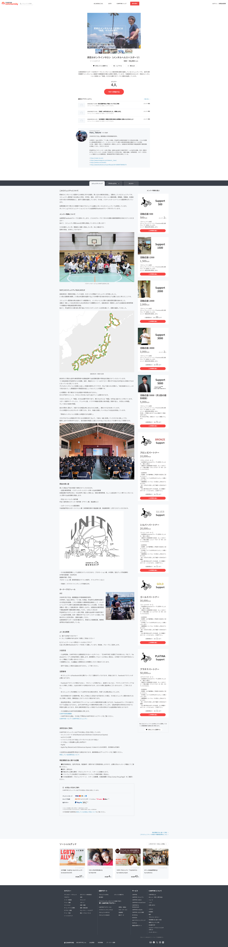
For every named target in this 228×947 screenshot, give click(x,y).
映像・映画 (82, 905)
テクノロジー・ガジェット (70, 894)
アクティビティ (113, 183)
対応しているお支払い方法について (86, 812)
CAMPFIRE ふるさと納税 (138, 912)
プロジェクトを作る (103, 894)
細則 (150, 914)
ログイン (215, 3)
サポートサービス (123, 909)
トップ (97, 183)
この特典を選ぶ (152, 230)
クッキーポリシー (153, 932)
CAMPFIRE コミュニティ (138, 897)
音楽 (81, 897)
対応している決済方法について (69, 755)
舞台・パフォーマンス (85, 913)
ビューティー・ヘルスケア (86, 910)
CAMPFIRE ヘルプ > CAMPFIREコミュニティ (73, 718)
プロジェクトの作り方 (104, 912)
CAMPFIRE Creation (137, 900)
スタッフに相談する (119, 894)
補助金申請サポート (137, 925)
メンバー (131, 183)
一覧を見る (146, 99)
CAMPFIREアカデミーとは (105, 907)
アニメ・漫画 (67, 902)
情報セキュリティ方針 (154, 922)
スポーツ (82, 902)
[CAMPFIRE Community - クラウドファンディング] (10, 3)
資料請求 (135, 3)
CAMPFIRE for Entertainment (135, 906)
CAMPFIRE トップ (121, 3)
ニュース (151, 900)
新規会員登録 (222, 3)
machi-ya (134, 923)
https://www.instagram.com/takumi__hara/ (103, 160)
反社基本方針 (152, 925)
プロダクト (66, 897)
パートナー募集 (110, 942)
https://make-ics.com (96, 158)
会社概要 (91, 942)
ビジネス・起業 (68, 910)
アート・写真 (67, 913)
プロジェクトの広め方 (104, 915)
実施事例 (121, 912)
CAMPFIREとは (152, 894)
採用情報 (100, 942)
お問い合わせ (152, 905)
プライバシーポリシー (154, 917)
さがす (110, 3)
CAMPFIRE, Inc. (82, 942)
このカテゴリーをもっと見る (157, 844)
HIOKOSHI (134, 917)
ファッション (67, 905)
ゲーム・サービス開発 (69, 907)
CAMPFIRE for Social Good (138, 902)
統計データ (121, 915)
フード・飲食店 (68, 900)
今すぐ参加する (114, 92)
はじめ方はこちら (98, 3)
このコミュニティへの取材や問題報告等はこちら (153, 834)
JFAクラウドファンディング (138, 920)
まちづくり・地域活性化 (86, 894)
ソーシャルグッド (68, 915)
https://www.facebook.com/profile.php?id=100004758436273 (108, 165)
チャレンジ (82, 900)
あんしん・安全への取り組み (156, 897)
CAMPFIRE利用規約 (65, 714)
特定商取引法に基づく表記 (159, 832)
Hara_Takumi (95, 132)
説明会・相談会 (122, 907)
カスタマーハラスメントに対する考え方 (156, 928)
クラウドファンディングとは (106, 909)
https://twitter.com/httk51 (98, 162)
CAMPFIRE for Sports (137, 909)
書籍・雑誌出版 (84, 907)
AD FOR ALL (135, 915)
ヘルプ (150, 902)
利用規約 (151, 911)
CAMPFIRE (134, 894)
